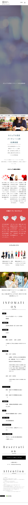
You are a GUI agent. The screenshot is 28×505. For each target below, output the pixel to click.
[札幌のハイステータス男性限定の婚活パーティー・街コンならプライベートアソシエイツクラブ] (5, 2)
